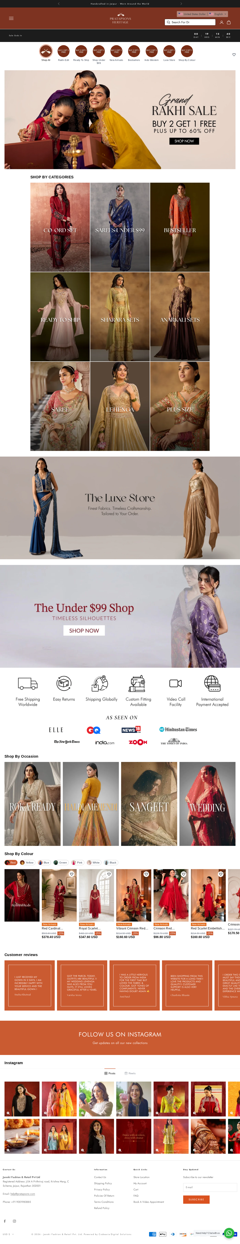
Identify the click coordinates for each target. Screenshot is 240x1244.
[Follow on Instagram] (14, 1221)
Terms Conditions (104, 1202)
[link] (46, 53)
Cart (136, 1189)
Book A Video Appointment (149, 1202)
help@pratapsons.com (22, 1194)
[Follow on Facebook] (5, 1221)
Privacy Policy (102, 1189)
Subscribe (196, 1199)
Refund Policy (101, 1208)
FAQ (136, 1196)
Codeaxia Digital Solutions (115, 1234)
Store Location (141, 1177)
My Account (140, 1183)
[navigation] (120, 54)
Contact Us (100, 1177)
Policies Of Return (104, 1196)
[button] (202, 14)
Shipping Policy (103, 1183)
